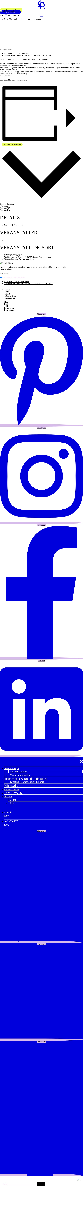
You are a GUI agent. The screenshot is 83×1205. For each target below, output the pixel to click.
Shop (7, 290)
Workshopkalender (20, 774)
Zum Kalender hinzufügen (12, 144)
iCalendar (4, 206)
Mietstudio (11, 785)
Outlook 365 (5, 208)
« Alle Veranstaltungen (9, 15)
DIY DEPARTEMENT (13, 255)
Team (13, 799)
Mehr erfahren (6, 269)
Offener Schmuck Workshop (16, 53)
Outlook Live (5, 210)
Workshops (11, 768)
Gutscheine (11, 789)
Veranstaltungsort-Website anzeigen (19, 259)
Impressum (10, 298)
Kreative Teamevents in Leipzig (27, 781)
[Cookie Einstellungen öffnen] (15, 1204)
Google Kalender (7, 204)
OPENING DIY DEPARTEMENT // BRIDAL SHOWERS (28, 55)
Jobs (12, 803)
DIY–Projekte (13, 793)
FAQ (7, 292)
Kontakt (8, 812)
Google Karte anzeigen (41, 257)
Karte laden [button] (5, 273)
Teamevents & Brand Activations (25, 778)
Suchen (41, 1184)
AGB (7, 294)
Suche (5, 1184)
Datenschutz (10, 296)
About (8, 796)
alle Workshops (18, 771)
